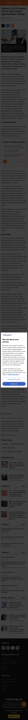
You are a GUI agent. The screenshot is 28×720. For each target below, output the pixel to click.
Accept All (14, 384)
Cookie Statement (13, 374)
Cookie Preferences (14, 379)
